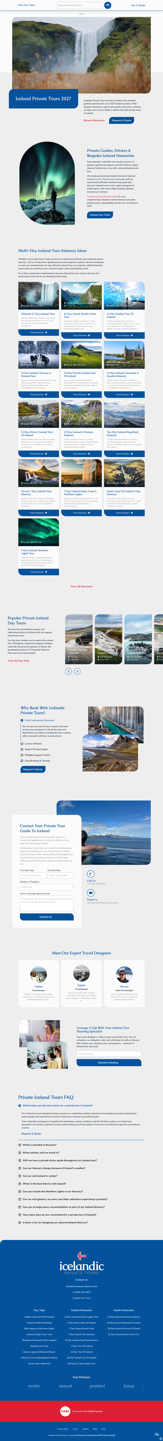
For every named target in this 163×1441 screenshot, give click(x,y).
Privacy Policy (62, 1429)
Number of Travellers (29, 882)
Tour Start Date (27, 870)
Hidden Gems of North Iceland (39, 1316)
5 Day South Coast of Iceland (81, 1322)
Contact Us (46, 917)
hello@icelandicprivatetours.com (81, 1286)
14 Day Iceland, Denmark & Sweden (124, 1322)
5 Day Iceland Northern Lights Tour (81, 1316)
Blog (95, 1429)
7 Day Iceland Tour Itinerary (81, 1334)
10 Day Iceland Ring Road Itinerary (81, 1340)
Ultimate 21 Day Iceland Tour (82, 1363)
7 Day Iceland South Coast (81, 1328)
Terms (75, 1429)
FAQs (103, 1429)
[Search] (107, 5)
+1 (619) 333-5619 (81, 1292)
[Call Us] (90, 874)
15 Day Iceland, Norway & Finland (123, 1328)
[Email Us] (90, 893)
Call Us (91, 880)
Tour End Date (53, 870)
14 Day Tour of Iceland (82, 1352)
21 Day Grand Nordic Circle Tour (123, 1334)
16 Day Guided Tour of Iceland (81, 1357)
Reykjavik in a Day (39, 1346)
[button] (68, 671)
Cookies (85, 1429)
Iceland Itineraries (81, 1310)
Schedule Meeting (108, 1062)
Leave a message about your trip (35, 894)
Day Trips (39, 1310)
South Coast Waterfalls (39, 1363)
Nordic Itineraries (124, 1310)
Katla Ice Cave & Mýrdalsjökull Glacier (39, 1357)
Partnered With (88, 1411)
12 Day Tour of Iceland (82, 1346)
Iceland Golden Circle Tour (39, 1334)
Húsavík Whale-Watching (39, 1322)
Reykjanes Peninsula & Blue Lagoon (39, 1340)
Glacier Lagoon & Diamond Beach (39, 1352)
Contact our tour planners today (102, 196)
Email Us (92, 899)
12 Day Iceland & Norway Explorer (123, 1316)
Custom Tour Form (81, 1298)
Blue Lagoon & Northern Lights (39, 1328)
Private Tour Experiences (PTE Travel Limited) (96, 1435)
